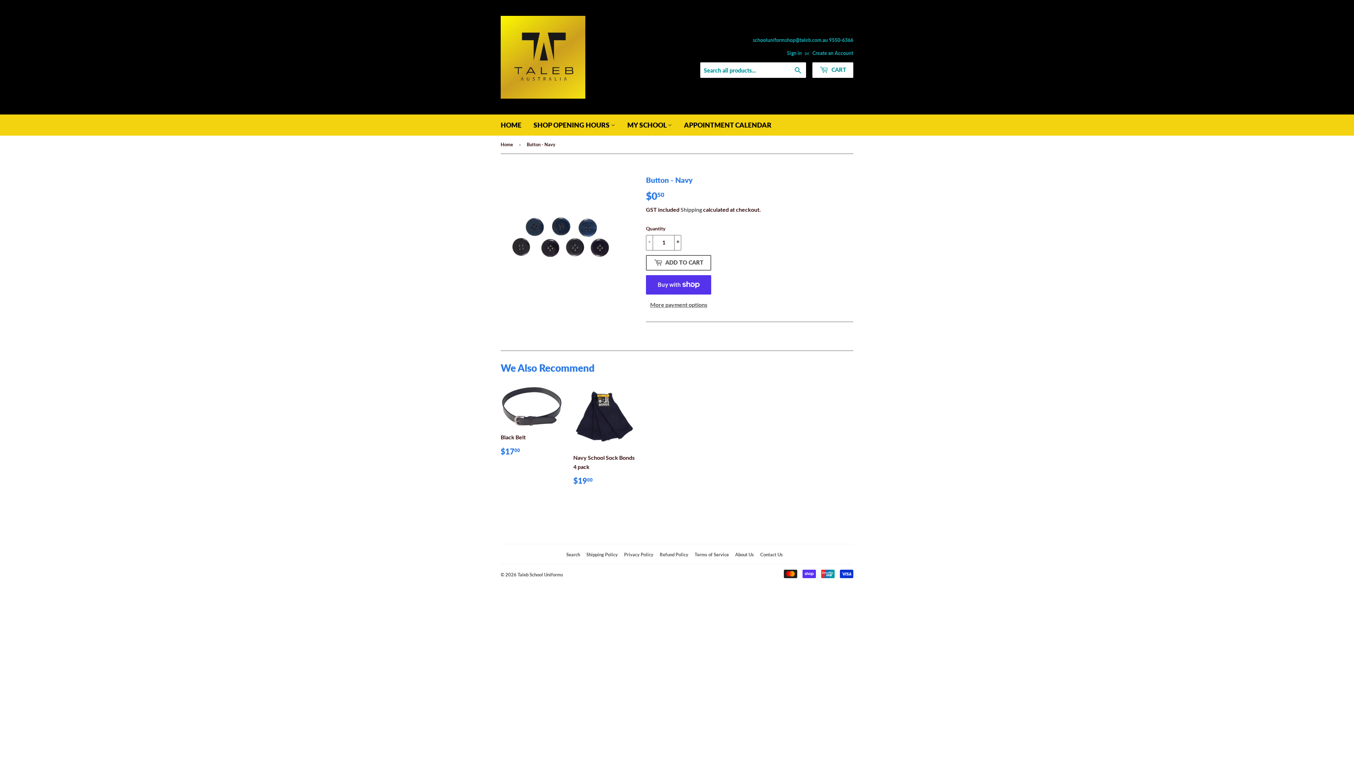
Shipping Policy (602, 554)
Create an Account (832, 53)
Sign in (794, 53)
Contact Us (771, 554)
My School (647, 125)
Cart (838, 69)
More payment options (678, 304)
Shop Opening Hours (572, 125)
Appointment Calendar (727, 125)
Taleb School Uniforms (540, 574)
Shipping (691, 209)
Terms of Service (712, 554)
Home (511, 125)
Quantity (655, 228)
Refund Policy (674, 554)
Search (573, 554)
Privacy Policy (638, 554)
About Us (744, 554)
